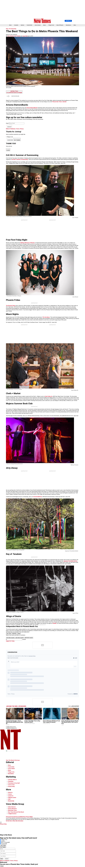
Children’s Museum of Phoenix (27, 242)
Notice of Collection (10, 128)
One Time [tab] (9, 633)
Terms (17, 128)
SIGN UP (9, 126)
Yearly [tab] (19, 633)
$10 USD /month (10, 637)
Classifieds (10, 781)
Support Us (68, 20)
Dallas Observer (12, 807)
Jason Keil (24, 36)
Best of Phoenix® (5, 842)
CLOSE (8, 150)
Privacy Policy (11, 786)
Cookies (14, 816)
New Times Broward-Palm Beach (16, 812)
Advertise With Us (12, 779)
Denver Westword (12, 808)
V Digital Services (12, 813)
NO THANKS (17, 140)
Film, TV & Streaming (11, 28)
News (10, 25)
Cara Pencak (10, 36)
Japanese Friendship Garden (70, 561)
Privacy (22, 128)
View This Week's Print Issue (13, 760)
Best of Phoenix (60, 25)
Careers (10, 794)
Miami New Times (12, 810)
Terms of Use (11, 784)
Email (7, 123)
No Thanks (3, 847)
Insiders (3, 841)
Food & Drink (29, 25)
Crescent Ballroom (37, 496)
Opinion (22, 25)
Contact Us (10, 795)
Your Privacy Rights (28, 816)
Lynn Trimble (17, 36)
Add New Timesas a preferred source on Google (14, 92)
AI (22, 816)
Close (2, 866)
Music (44, 25)
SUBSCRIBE (10, 140)
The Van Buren (46, 317)
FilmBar (54, 623)
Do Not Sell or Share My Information (14, 820)
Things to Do (4, 839)
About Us (10, 792)
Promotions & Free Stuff (14, 783)
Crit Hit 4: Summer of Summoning (20, 159)
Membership (11, 801)
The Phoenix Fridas (10, 305)
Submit (6, 858)
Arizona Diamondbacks (31, 107)
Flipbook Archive (12, 797)
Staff (9, 799)
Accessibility (19, 816)
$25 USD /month (20, 637)
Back (2, 858)
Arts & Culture (38, 25)
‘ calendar (59, 101)
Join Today (3, 845)
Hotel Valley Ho (48, 396)
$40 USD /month (29, 637)
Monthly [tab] (14, 633)
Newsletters (68, 25)
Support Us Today (10, 641)
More (75, 25)
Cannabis (16, 25)
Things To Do (51, 25)
